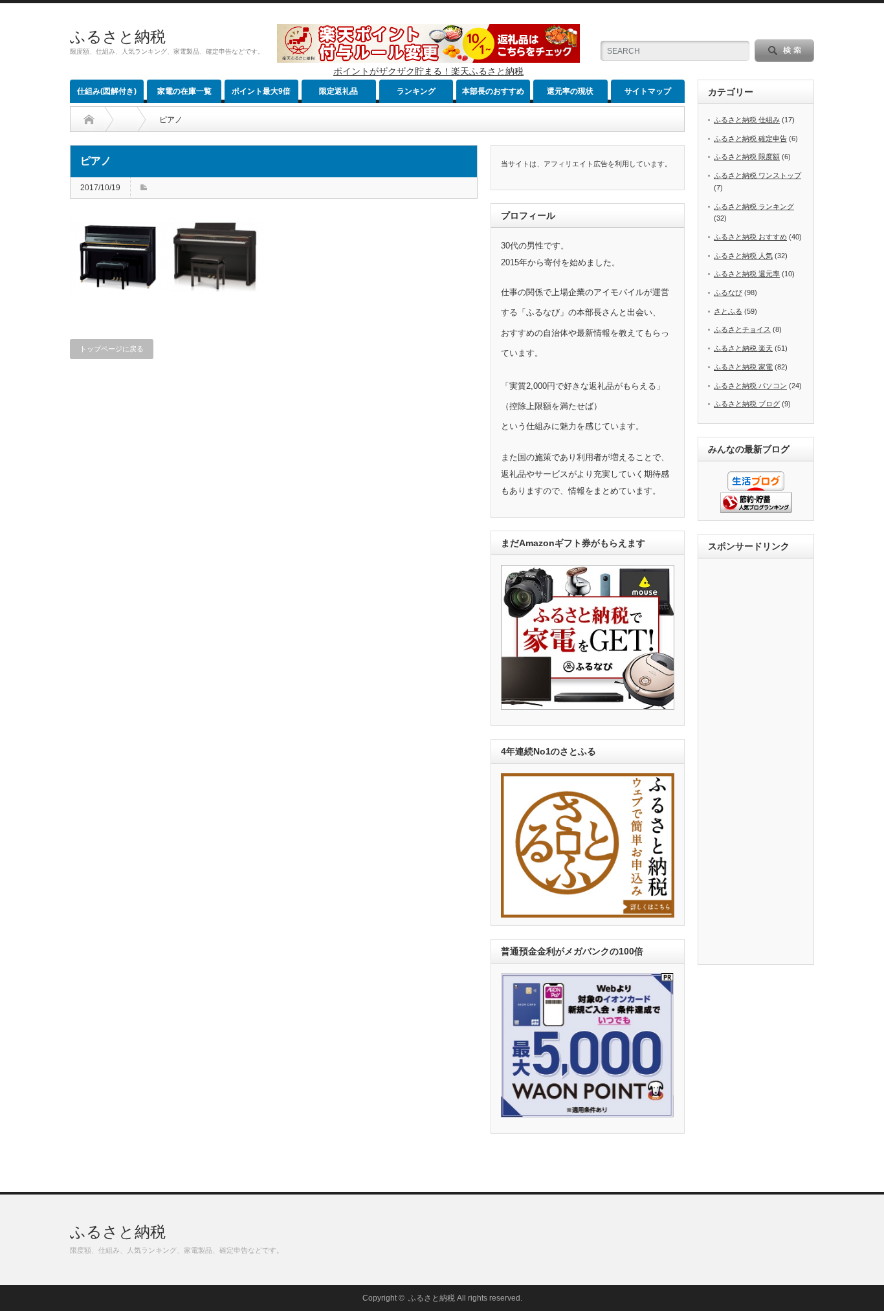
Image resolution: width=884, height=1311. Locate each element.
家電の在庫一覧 (184, 91)
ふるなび (728, 292)
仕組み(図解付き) (107, 91)
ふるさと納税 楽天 (743, 348)
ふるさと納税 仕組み (747, 120)
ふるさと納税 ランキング (754, 206)
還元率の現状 (570, 91)
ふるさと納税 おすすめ (750, 237)
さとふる (728, 311)
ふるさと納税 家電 (743, 367)
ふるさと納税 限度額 (747, 156)
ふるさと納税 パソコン (750, 386)
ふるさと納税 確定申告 (750, 138)
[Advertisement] (760, 762)
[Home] (88, 120)
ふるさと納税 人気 (743, 255)
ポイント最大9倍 (261, 91)
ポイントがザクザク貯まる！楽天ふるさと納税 (428, 71)
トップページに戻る (112, 349)
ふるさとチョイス (742, 329)
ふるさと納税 (118, 36)
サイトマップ (647, 91)
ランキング (416, 91)
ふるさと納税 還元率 (747, 274)
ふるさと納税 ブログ (747, 404)
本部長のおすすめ (493, 91)
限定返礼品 (338, 91)
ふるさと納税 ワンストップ (757, 175)
